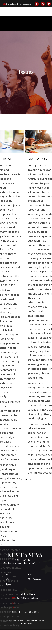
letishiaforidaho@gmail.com (18, 4)
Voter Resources (34, 579)
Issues (8, 584)
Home (8, 575)
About (8, 579)
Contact (31, 575)
